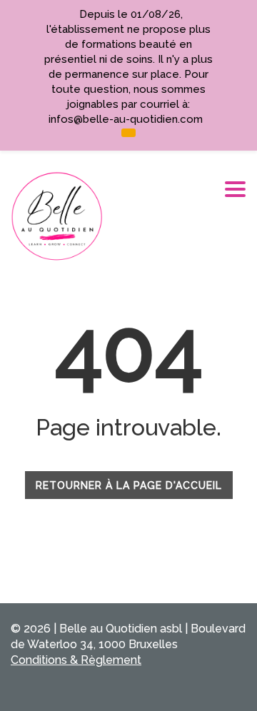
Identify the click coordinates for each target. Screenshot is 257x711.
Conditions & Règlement (76, 660)
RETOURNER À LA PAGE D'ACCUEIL (129, 485)
